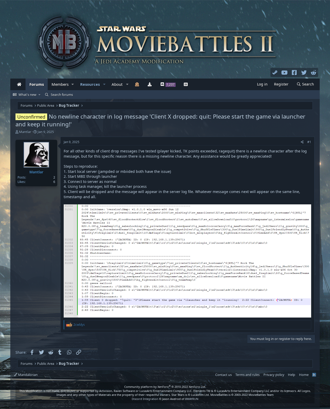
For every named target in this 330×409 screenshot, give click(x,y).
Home (304, 374)
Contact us (223, 374)
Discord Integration (145, 399)
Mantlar (25, 131)
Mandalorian (27, 374)
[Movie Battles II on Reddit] (314, 72)
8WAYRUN (191, 399)
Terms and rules (247, 374)
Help (291, 374)
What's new (27, 94)
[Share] (302, 142)
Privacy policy (273, 374)
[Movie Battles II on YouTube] (284, 72)
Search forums (62, 94)
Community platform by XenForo (165, 387)
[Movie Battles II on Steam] (275, 72)
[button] (72, 84)
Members (60, 84)
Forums (36, 84)
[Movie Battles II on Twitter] (304, 72)
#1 (309, 142)
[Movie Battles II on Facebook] (294, 72)
